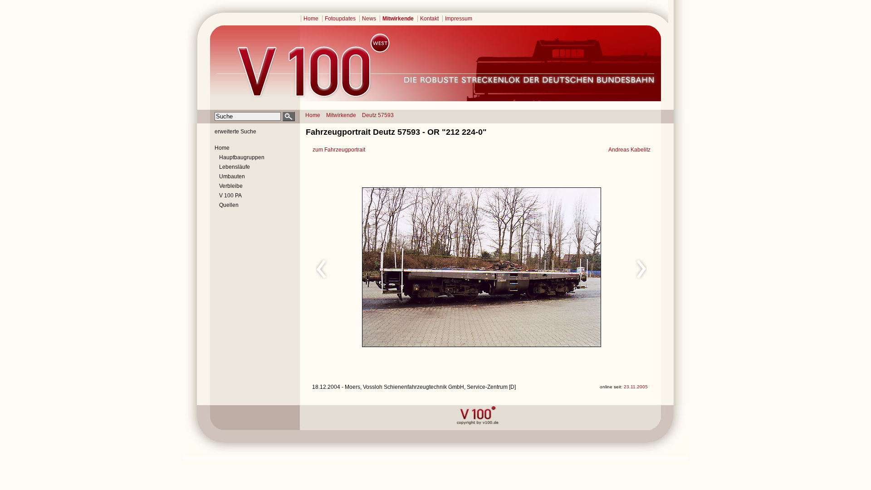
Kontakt (429, 18)
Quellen (229, 205)
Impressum (458, 18)
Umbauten (232, 176)
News (369, 18)
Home (310, 18)
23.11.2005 (636, 386)
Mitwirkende (398, 18)
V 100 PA (230, 195)
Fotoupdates (340, 18)
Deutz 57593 (378, 115)
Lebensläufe (234, 167)
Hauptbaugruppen (241, 157)
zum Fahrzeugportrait (339, 150)
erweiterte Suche (235, 131)
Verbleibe (231, 186)
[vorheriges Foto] (398, 267)
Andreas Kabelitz (629, 150)
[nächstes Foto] (562, 267)
